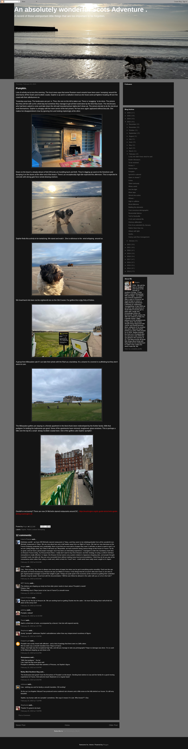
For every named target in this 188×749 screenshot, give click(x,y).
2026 (129, 113)
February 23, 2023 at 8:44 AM (31, 562)
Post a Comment (24, 715)
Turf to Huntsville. (134, 216)
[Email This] (41, 526)
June (131, 142)
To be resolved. (133, 162)
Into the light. (132, 189)
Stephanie (24, 630)
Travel (23, 620)
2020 (129, 250)
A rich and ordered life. (136, 219)
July (130, 139)
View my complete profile (133, 349)
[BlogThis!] (43, 526)
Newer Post (20, 725)
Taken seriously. (133, 183)
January (132, 241)
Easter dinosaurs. (134, 160)
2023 (129, 122)
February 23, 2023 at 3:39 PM (31, 636)
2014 (129, 268)
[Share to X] (45, 526)
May (130, 145)
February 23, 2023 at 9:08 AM (31, 593)
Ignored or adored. (134, 174)
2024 (129, 119)
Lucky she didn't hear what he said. (140, 156)
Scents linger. (133, 168)
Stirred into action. (134, 195)
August (131, 136)
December (133, 124)
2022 (129, 244)
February (132, 154)
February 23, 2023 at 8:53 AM (31, 579)
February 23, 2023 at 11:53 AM (31, 616)
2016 (129, 262)
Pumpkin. (131, 171)
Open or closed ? (134, 177)
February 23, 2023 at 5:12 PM (31, 653)
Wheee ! (131, 198)
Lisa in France (26, 539)
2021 (129, 247)
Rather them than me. (136, 228)
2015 (129, 265)
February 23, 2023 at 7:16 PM (31, 701)
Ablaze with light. (134, 231)
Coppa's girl (25, 641)
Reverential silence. (135, 213)
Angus (23, 566)
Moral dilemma (133, 204)
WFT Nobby (25, 583)
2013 (129, 271)
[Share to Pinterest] (49, 526)
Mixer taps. (132, 192)
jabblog (23, 610)
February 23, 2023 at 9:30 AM (31, 605)
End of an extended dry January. (139, 225)
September (133, 133)
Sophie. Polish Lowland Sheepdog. (33, 529)
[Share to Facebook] (47, 526)
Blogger (105, 745)
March (131, 151)
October (132, 130)
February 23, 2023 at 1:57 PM (31, 626)
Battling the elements (135, 207)
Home (67, 725)
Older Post (113, 725)
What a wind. (132, 186)
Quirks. (130, 234)
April (130, 148)
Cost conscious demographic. (138, 210)
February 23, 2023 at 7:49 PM (31, 711)
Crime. (130, 180)
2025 (129, 116)
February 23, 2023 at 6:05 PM (31, 680)
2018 (129, 256)
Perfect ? (131, 165)
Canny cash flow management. (139, 237)
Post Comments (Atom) (72, 731)
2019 (129, 253)
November (133, 127)
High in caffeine (133, 201)
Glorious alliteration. (135, 222)
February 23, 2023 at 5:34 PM (31, 667)
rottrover (24, 684)
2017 (129, 259)
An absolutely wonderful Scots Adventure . (80, 9)
